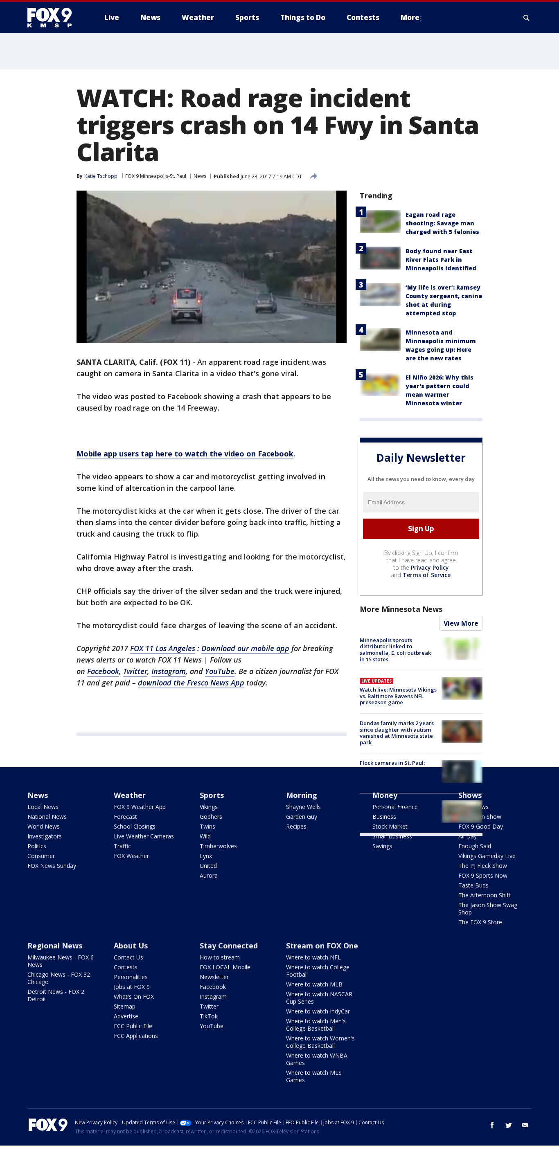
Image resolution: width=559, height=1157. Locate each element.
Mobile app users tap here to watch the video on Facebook (185, 453)
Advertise (126, 1016)
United (208, 865)
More (410, 17)
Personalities (131, 977)
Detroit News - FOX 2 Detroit (55, 995)
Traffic (122, 846)
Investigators (44, 836)
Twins (207, 826)
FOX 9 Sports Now (482, 875)
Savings (382, 846)
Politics (36, 846)
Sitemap (124, 1006)
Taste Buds (473, 885)
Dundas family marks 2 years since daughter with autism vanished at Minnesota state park (397, 732)
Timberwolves (218, 846)
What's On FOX (134, 996)
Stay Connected (229, 945)
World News (43, 826)
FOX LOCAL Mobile (225, 967)
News (200, 176)
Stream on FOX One (322, 945)
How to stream (220, 957)
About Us (131, 945)
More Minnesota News (401, 609)
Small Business (392, 836)
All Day (467, 836)
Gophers (211, 816)
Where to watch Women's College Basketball (320, 1041)
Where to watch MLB (314, 984)
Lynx (206, 856)
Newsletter (214, 977)
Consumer (41, 856)
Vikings (209, 807)
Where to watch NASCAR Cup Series (319, 997)
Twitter (209, 1006)
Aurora (209, 875)
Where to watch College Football (317, 970)
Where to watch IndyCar (318, 1011)
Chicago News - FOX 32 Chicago (58, 978)
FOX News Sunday (51, 865)
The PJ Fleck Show (482, 865)
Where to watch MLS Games (314, 1076)
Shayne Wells (303, 807)
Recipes (296, 826)
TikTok (209, 1016)
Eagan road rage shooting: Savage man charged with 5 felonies (442, 223)
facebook (492, 1125)
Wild (205, 836)
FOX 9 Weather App (140, 807)
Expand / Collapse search (527, 17)
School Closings (135, 826)
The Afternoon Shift (484, 895)
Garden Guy (301, 816)
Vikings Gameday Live (487, 856)
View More (461, 623)
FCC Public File (133, 1026)
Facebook (213, 987)
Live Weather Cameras (144, 836)
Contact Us (128, 957)
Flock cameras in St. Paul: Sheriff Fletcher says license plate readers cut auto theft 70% (396, 772)
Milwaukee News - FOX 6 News (60, 960)
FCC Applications (136, 1036)
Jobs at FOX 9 (132, 987)
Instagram (213, 996)
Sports (212, 795)
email (525, 1125)
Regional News (54, 945)
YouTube (211, 1026)
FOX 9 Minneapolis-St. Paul (155, 176)
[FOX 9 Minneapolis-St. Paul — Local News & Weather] (54, 17)
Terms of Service (427, 575)
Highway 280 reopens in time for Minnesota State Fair (397, 806)
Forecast (125, 816)
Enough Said (474, 846)
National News (47, 816)
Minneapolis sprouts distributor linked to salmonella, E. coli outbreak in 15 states (395, 649)
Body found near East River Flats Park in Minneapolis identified (441, 259)
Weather (130, 795)
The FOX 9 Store (480, 922)
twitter (508, 1125)
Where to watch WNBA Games (316, 1059)
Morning (301, 795)
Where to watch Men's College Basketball (316, 1024)
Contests (125, 967)
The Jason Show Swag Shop (487, 908)
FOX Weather (131, 856)
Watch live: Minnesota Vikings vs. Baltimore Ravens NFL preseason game (398, 696)
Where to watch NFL (313, 957)
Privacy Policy (430, 567)
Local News (43, 807)
